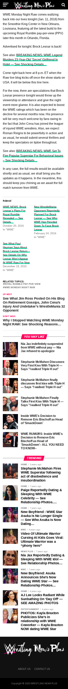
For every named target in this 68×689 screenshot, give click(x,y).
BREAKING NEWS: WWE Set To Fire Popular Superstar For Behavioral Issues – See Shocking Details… (33, 155)
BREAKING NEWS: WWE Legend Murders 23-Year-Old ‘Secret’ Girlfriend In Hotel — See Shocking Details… (32, 59)
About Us (24, 669)
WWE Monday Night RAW (19, 287)
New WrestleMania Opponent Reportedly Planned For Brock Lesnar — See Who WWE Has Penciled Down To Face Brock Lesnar (47, 218)
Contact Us (42, 669)
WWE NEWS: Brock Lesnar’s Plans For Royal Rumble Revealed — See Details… (14, 214)
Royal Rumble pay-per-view (22, 284)
